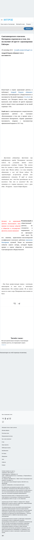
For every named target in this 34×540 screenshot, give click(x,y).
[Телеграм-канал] (8, 418)
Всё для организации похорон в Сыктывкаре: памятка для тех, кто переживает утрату (15, 342)
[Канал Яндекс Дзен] (10, 418)
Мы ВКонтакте (5, 450)
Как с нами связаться (6, 439)
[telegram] (19, 303)
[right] (32, 24)
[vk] (14, 303)
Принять (28, 28)
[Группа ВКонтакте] (3, 418)
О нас (3, 442)
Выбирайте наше (20, 24)
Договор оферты (5, 430)
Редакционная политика (7, 436)
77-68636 (15, 501)
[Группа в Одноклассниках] (5, 418)
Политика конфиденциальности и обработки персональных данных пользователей (16, 515)
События (4, 462)
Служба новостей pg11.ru (23, 50)
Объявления (4, 456)
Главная (3, 465)
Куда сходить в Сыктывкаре (8, 24)
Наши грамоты (5, 444)
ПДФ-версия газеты (6, 447)
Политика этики (5, 433)
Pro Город (4, 453)
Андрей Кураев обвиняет (21, 92)
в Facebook (27, 97)
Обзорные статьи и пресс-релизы (9, 427)
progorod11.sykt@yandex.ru (8, 484)
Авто (3, 459)
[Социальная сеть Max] (3, 421)
